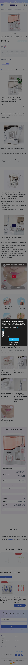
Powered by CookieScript (14, 344)
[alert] (14, 332)
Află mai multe (19, 327)
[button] (14, 342)
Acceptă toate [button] (14, 339)
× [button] (25, 320)
